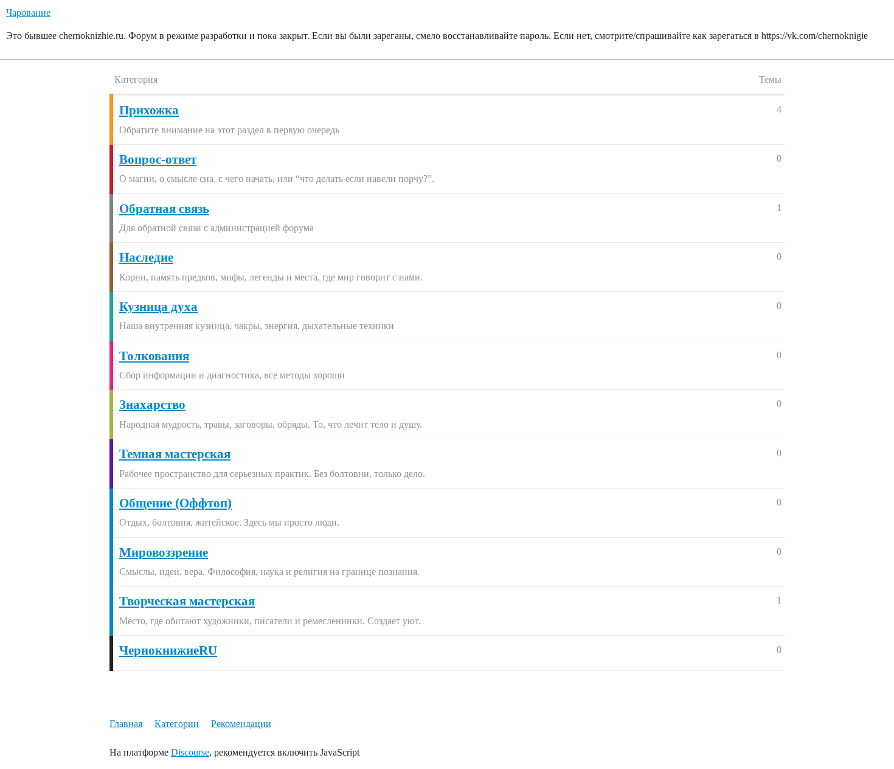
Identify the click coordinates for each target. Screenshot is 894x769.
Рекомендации (241, 724)
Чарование (28, 12)
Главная (125, 724)
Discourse (190, 752)
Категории (176, 724)
